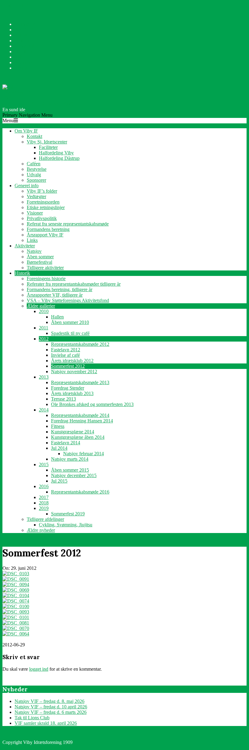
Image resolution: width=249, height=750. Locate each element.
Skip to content (16, 5)
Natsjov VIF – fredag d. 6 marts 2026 (51, 712)
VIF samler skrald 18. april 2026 (46, 723)
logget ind (38, 669)
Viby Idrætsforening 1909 (37, 104)
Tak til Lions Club (32, 717)
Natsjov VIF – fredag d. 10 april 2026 (51, 706)
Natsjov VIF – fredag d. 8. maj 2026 (49, 701)
